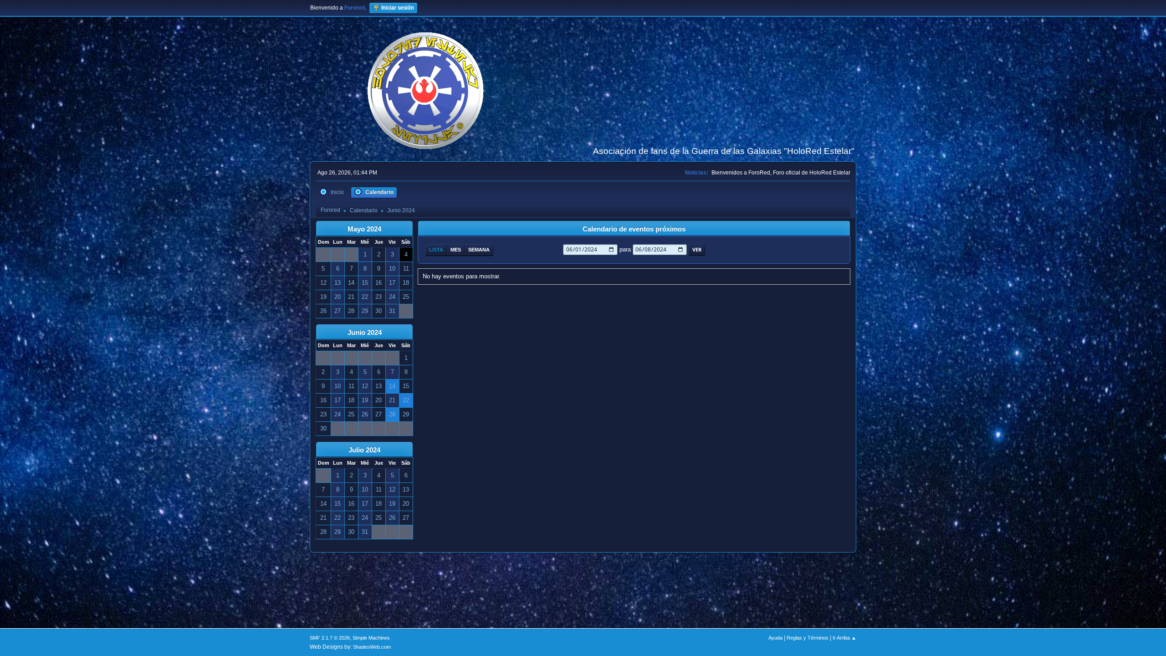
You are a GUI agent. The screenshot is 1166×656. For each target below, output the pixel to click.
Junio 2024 (365, 332)
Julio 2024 (364, 450)
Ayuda (775, 638)
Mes (455, 249)
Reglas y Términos (807, 638)
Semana (479, 249)
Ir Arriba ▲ (844, 638)
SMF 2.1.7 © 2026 (330, 638)
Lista (436, 249)
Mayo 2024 (364, 229)
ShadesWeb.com (372, 647)
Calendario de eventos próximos (634, 229)
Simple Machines (371, 638)
